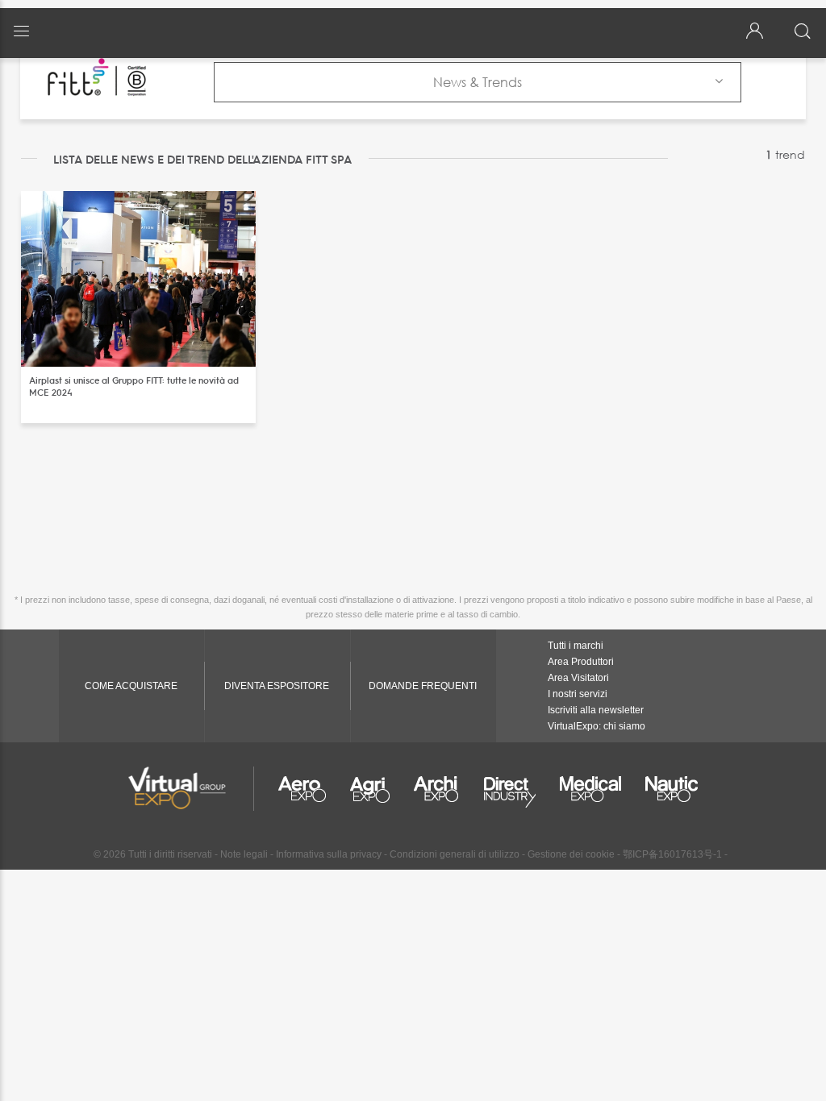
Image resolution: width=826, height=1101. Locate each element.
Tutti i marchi (575, 645)
